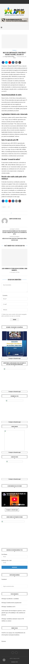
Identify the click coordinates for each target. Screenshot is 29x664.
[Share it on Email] (16, 62)
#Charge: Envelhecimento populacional (11, 602)
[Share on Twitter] (6, 62)
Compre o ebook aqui (12, 510)
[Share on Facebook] (3, 62)
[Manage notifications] (4, 660)
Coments (5, 295)
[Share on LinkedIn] (13, 62)
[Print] (19, 62)
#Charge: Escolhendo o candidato (10, 598)
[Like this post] (12, 213)
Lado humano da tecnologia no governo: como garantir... (14, 269)
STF (9, 207)
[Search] (27, 27)
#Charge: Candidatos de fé (8, 606)
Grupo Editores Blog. (9, 56)
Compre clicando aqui (15, 358)
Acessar (4, 641)
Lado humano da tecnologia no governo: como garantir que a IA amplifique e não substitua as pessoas (13, 613)
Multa (4, 207)
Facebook (4, 579)
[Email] (15, 1)
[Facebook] (13, 1)
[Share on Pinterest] (9, 62)
